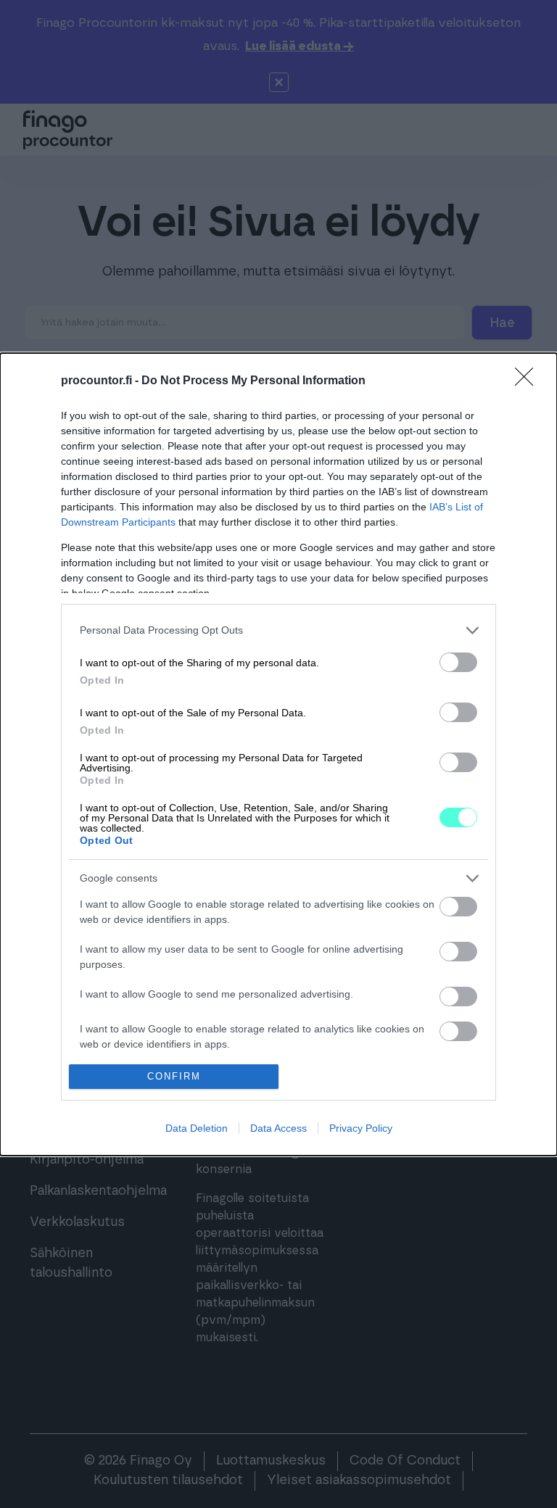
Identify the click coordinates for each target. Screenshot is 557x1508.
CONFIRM (174, 1076)
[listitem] (278, 630)
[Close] (528, 381)
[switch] (458, 662)
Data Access (278, 1128)
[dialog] (278, 754)
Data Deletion (196, 1128)
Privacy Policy (360, 1128)
